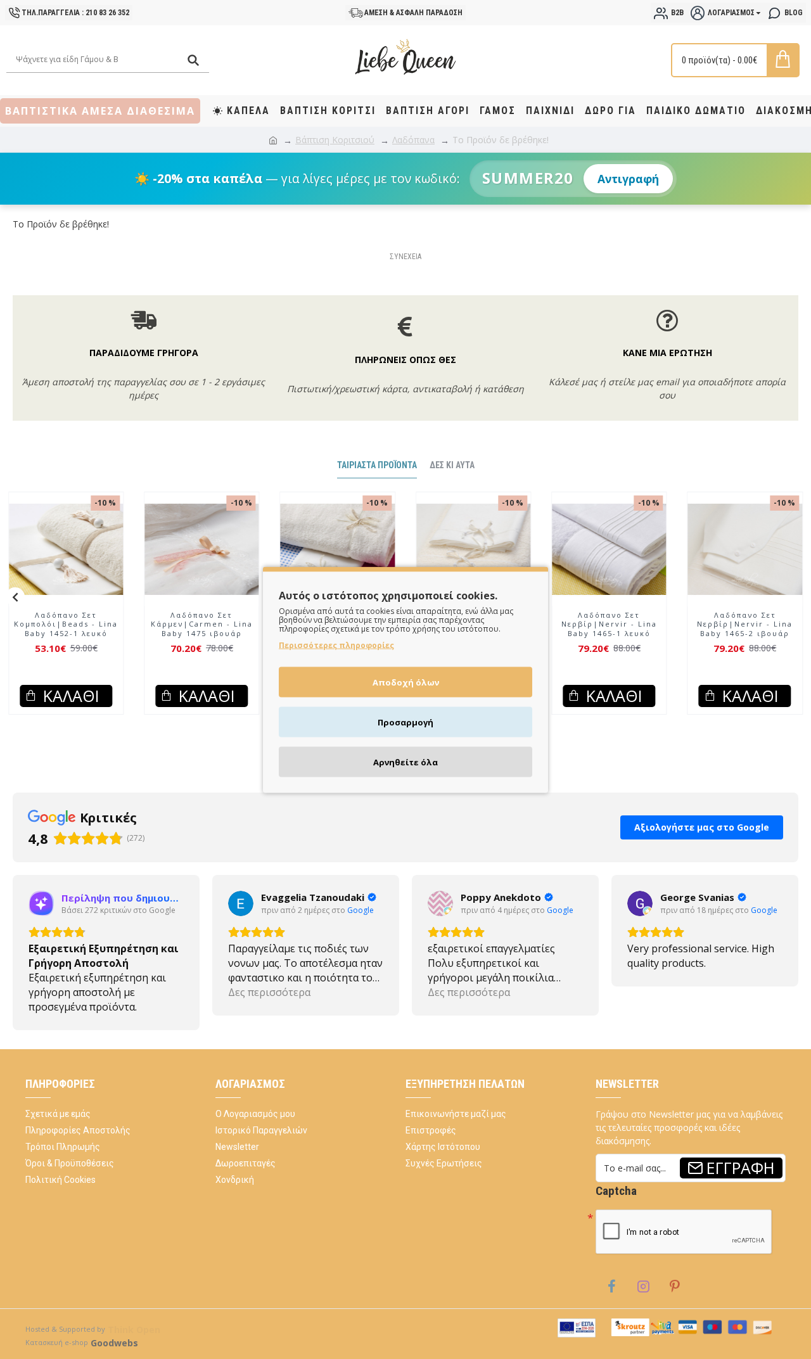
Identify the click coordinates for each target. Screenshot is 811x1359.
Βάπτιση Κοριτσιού (334, 140)
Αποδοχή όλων (406, 681)
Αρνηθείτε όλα (405, 761)
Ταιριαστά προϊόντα (377, 465)
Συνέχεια (405, 256)
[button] (15, 596)
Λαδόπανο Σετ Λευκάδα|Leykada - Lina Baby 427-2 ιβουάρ (594, 624)
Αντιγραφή (628, 178)
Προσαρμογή (405, 721)
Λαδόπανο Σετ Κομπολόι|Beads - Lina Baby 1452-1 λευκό (187, 624)
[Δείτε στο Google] (240, 903)
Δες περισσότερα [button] (269, 992)
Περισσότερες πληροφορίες (336, 644)
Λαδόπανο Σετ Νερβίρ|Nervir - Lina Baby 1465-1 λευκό (730, 624)
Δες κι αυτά (452, 465)
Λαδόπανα (413, 140)
